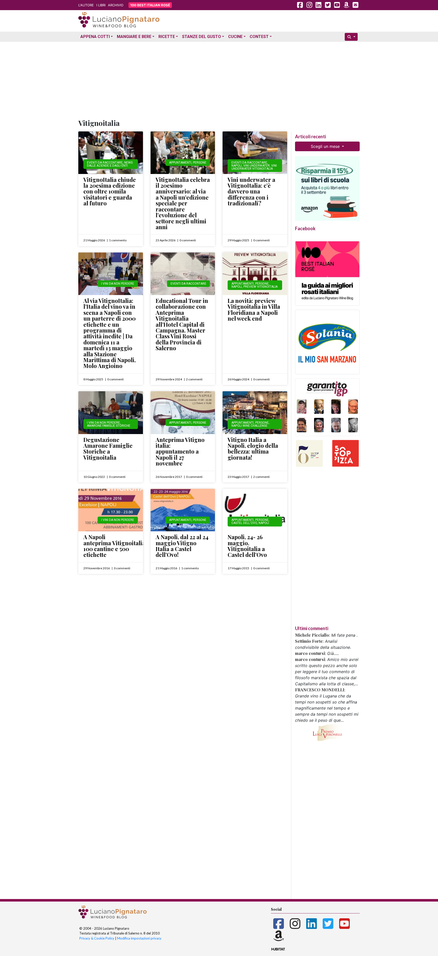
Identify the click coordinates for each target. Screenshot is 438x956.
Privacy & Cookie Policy (96, 938)
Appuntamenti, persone (187, 162)
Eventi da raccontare (105, 162)
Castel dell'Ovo (244, 523)
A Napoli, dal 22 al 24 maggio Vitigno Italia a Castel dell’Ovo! (182, 545)
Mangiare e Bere (134, 36)
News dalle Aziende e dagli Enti (110, 164)
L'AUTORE (86, 5)
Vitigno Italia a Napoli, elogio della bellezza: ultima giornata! (253, 448)
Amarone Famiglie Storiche (108, 425)
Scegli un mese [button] (326, 146)
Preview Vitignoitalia (260, 286)
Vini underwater (256, 165)
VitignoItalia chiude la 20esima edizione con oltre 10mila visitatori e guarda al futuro (109, 191)
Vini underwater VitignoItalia (254, 167)
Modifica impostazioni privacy (139, 938)
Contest (259, 36)
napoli (264, 523)
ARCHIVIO (115, 5)
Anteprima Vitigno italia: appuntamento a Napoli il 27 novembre (180, 451)
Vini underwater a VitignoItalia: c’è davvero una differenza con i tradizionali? (251, 191)
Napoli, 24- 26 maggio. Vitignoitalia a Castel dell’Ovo (247, 545)
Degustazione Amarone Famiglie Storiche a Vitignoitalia (108, 448)
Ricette (166, 36)
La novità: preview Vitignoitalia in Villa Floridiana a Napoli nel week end (254, 309)
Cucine (235, 36)
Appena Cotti (95, 36)
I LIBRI (100, 5)
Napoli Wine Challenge (249, 425)
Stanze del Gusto (201, 36)
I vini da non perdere (117, 283)
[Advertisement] (219, 79)
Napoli (236, 165)
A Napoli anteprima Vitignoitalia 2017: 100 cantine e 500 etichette (121, 545)
